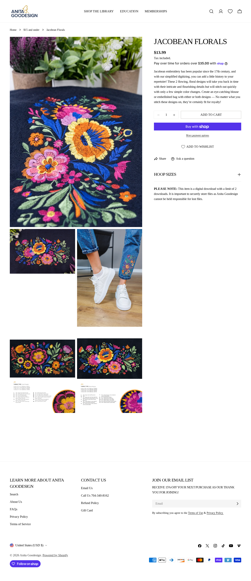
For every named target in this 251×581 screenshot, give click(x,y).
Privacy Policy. (215, 512)
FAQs (13, 509)
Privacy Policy (19, 516)
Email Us (87, 488)
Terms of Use (195, 512)
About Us (16, 501)
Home (13, 29)
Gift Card (87, 510)
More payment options (197, 135)
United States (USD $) (29, 545)
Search (14, 494)
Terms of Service (20, 524)
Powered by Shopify (55, 555)
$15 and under (31, 29)
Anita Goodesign (30, 555)
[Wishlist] (230, 11)
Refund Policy (90, 503)
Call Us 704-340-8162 (95, 495)
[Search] (211, 11)
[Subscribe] (237, 503)
